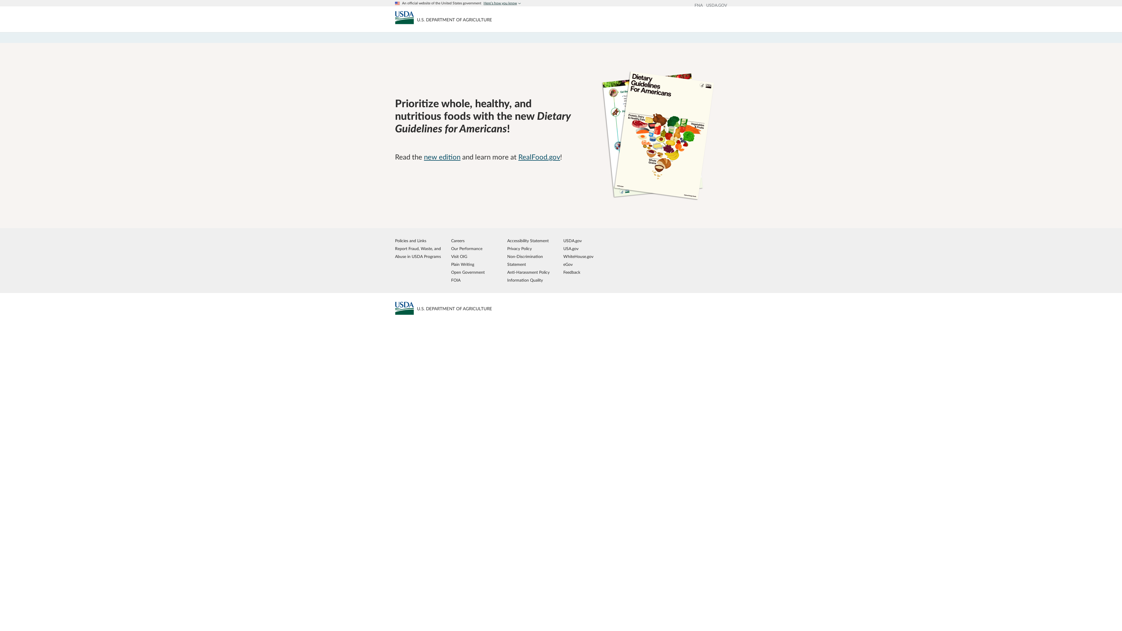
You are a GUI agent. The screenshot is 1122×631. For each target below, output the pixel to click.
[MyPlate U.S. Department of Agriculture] (404, 17)
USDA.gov (572, 241)
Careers (458, 241)
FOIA (455, 280)
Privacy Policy (519, 249)
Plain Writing (462, 264)
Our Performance (466, 249)
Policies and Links (410, 241)
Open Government (468, 272)
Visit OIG (459, 256)
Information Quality (525, 280)
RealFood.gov (539, 157)
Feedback (571, 272)
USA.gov (571, 249)
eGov (568, 264)
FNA (699, 6)
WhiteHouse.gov (578, 256)
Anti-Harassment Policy (528, 272)
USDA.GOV (716, 6)
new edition (442, 157)
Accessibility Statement (528, 241)
